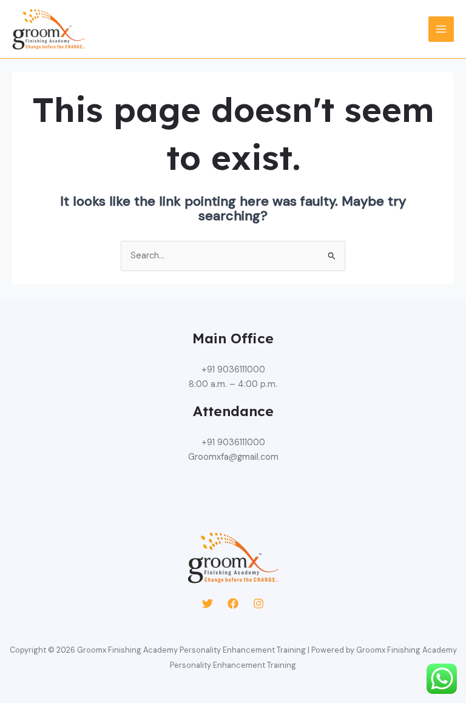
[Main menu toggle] (441, 29)
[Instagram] (258, 603)
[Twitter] (207, 603)
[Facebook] (233, 603)
